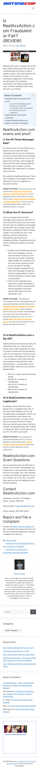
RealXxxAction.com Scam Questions (15, 116)
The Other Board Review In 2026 (16, 651)
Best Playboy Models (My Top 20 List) (18, 648)
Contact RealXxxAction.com (16, 120)
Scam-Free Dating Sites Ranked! (23, 706)
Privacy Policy (30, 761)
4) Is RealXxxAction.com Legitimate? (18, 111)
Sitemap (15, 764)
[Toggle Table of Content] (31, 95)
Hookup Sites (11, 540)
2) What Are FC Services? (18, 106)
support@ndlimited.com (24, 506)
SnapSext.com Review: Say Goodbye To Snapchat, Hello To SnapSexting (18, 694)
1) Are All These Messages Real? (20, 104)
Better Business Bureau (22, 527)
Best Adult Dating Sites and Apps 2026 (18, 655)
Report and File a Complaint (16, 123)
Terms (8, 764)
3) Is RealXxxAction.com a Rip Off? (21, 108)
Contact (21, 761)
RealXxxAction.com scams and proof (17, 100)
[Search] (33, 611)
